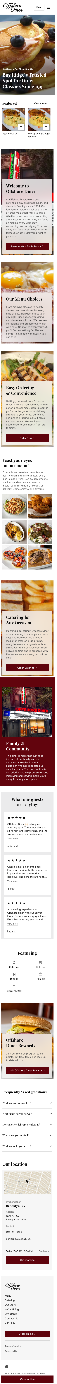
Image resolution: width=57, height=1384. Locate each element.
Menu (39, 7)
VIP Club (10, 1322)
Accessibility (11, 1351)
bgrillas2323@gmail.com (18, 1240)
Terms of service (13, 1346)
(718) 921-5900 (14, 1233)
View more (12, 838)
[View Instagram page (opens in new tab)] (7, 1367)
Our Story (10, 1304)
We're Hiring (12, 1309)
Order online (27, 1260)
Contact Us (11, 1318)
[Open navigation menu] (48, 7)
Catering (10, 1300)
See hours (44, 1251)
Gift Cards (11, 1313)
